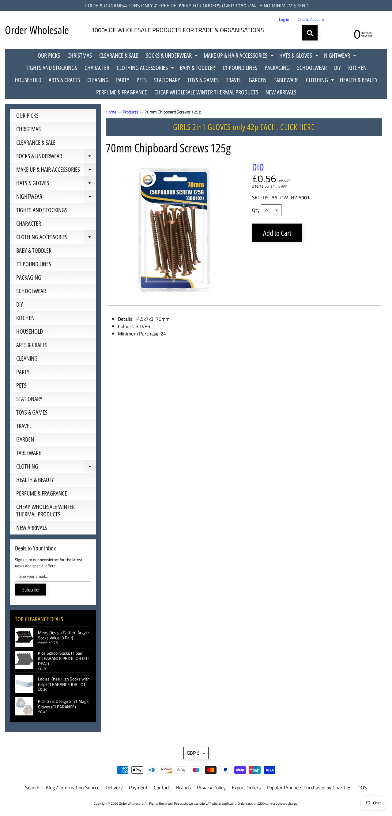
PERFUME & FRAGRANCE (121, 92)
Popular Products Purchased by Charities (309, 787)
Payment (138, 787)
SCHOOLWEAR (312, 67)
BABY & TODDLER (197, 67)
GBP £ (193, 753)
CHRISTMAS (79, 55)
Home (111, 112)
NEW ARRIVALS (281, 92)
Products (130, 112)
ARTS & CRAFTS (64, 80)
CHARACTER (97, 67)
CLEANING (98, 80)
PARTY (122, 80)
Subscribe (30, 589)
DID (258, 166)
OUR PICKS (49, 55)
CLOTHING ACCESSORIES (146, 68)
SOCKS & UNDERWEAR (172, 56)
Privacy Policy (211, 787)
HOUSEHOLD (28, 80)
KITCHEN (357, 67)
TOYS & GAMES (203, 80)
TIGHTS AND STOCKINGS (51, 67)
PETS (142, 80)
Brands (183, 787)
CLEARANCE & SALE (118, 55)
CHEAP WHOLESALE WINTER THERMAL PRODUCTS (206, 92)
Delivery (114, 787)
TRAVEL (233, 80)
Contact (162, 787)
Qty (256, 210)
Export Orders (246, 787)
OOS (362, 787)
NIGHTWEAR (341, 56)
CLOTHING (321, 81)
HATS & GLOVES (299, 56)
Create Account (311, 19)
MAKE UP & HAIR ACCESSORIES (239, 56)
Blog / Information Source (73, 787)
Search (32, 787)
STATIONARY (167, 80)
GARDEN (257, 80)
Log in (284, 19)
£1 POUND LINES (239, 67)
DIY (337, 67)
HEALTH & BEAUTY (359, 80)
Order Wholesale (37, 30)
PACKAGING (277, 67)
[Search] (310, 32)
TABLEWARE (286, 80)
